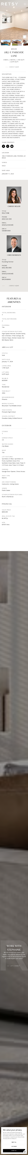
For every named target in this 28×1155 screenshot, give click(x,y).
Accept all (14, 1150)
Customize (14, 1146)
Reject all (14, 1142)
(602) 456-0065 (7, 268)
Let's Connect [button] (15, 966)
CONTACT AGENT (14, 285)
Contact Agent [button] (14, 67)
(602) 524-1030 (7, 219)
